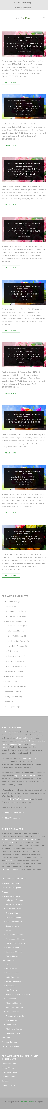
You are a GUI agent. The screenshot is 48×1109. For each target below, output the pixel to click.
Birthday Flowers (15, 626)
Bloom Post (11, 1025)
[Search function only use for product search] (44, 17)
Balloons (6, 1038)
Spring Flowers (14, 661)
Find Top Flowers (10, 732)
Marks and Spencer (28, 839)
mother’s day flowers (26, 741)
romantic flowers (16, 744)
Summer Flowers (15, 666)
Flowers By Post (11, 676)
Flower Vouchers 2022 (21, 38)
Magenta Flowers (13, 1003)
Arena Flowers (8, 842)
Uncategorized (11, 707)
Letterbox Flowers (12, 691)
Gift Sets (8, 681)
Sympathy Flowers (14, 952)
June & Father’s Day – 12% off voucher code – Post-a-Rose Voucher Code (24, 356)
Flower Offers (8, 1068)
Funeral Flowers (13, 947)
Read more (11, 82)
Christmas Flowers (16, 631)
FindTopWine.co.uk (11, 818)
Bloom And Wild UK (14, 1007)
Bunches (5, 839)
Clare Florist (11, 1020)
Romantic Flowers (16, 656)
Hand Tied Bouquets (13, 686)
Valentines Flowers (14, 900)
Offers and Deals (9, 1072)
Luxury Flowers (11, 697)
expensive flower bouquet (25, 776)
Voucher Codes (8, 1076)
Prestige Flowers (15, 616)
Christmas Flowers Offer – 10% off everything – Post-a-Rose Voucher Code (24, 46)
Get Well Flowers (15, 636)
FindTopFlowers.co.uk (20, 799)
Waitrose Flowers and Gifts (18, 994)
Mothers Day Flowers (17, 641)
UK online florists (24, 738)
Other (10, 651)
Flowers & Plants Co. (15, 1016)
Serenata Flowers (14, 1033)
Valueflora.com (12, 977)
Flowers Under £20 (10, 883)
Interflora (14, 839)
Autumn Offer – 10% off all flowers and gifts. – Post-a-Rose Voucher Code (24, 171)
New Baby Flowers (16, 646)
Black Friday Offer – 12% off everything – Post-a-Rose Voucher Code (24, 108)
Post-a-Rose (11, 968)
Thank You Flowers (16, 671)
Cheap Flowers (11, 602)
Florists (7, 607)
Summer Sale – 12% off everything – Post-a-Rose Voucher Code (24, 294)
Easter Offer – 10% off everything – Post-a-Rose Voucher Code (24, 479)
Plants (7, 702)
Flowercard (11, 999)
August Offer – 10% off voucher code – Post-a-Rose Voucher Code (24, 231)
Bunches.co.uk (14, 611)
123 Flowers (11, 990)
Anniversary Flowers (15, 939)
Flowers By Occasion (13, 621)
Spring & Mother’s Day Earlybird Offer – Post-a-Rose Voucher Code (24, 539)
